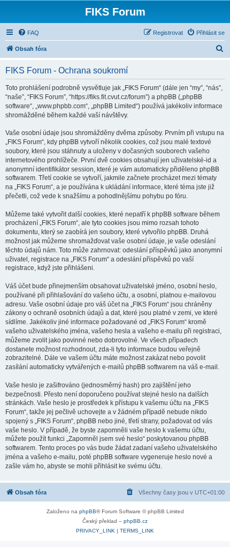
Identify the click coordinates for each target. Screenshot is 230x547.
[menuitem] (28, 32)
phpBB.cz (136, 521)
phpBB (87, 511)
